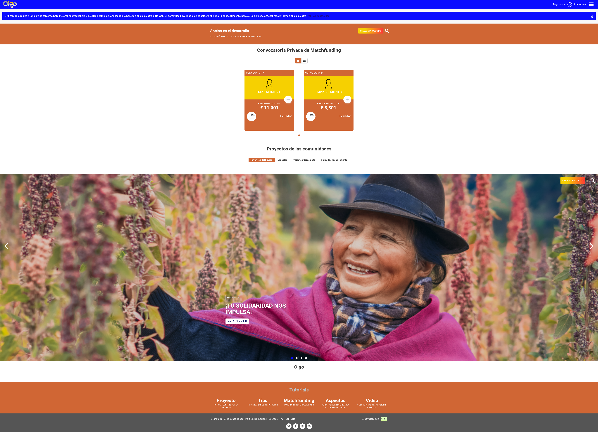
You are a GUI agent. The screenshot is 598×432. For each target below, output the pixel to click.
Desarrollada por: (370, 419)
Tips (262, 400)
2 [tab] (296, 358)
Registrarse (559, 4)
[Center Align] (298, 60)
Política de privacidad (256, 419)
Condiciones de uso (233, 419)
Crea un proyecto (370, 31)
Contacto (290, 419)
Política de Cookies (318, 15)
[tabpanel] (269, 100)
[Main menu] (591, 4)
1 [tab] (299, 135)
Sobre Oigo (216, 419)
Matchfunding (299, 400)
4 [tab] (306, 358)
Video (372, 400)
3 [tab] (301, 358)
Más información (237, 321)
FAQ (282, 419)
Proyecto (226, 400)
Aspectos (335, 400)
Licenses (273, 419)
